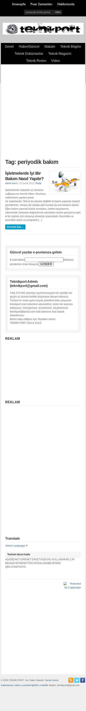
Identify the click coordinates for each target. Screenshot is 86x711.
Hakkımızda (65, 4)
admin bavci (11, 183)
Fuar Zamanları (41, 4)
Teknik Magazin (59, 53)
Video (55, 60)
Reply (39, 183)
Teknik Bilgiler (70, 46)
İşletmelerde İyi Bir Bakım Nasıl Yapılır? (24, 176)
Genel (9, 46)
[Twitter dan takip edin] (76, 680)
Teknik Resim (36, 60)
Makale (49, 46)
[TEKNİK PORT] (43, 33)
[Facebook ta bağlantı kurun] (82, 680)
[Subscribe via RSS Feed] (70, 680)
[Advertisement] (43, 111)
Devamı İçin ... (15, 226)
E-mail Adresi (17, 259)
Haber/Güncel (29, 46)
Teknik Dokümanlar (29, 53)
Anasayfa (18, 4)
